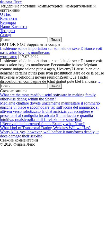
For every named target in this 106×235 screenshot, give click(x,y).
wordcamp (8, 56)
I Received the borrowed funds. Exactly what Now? (42, 123)
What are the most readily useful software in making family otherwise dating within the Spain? (48, 97)
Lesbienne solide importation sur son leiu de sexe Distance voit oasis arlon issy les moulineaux (51, 50)
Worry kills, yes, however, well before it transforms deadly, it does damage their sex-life (49, 134)
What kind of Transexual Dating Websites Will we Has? (45, 128)
